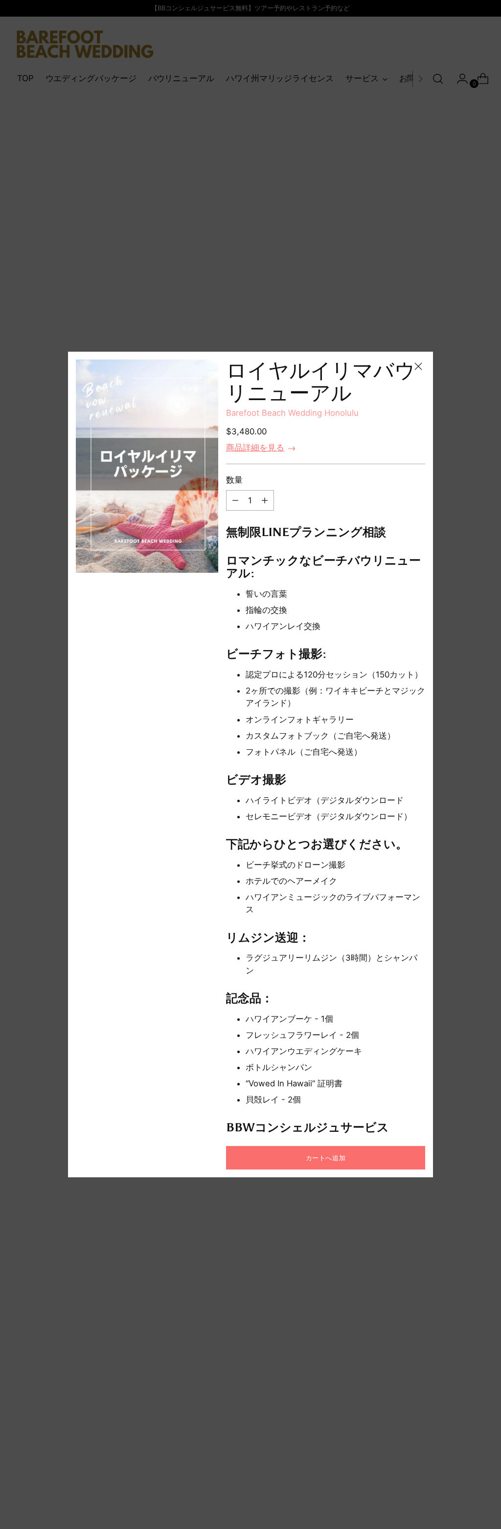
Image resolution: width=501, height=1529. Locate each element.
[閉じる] (418, 366)
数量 (234, 480)
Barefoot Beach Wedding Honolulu (292, 413)
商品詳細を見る (255, 447)
